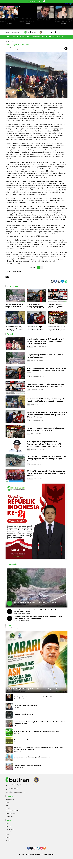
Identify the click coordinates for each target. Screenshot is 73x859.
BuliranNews (35, 854)
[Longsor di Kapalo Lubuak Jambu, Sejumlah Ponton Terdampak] (15, 296)
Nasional (8, 826)
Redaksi (8, 802)
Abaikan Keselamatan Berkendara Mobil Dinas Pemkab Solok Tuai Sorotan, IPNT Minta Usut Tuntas (36, 306)
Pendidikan (30, 346)
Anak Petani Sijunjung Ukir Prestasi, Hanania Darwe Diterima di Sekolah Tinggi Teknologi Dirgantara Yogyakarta (46, 341)
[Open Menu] (56, 32)
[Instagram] (41, 848)
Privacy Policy (10, 816)
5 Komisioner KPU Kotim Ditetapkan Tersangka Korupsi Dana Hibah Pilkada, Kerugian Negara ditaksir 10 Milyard (36, 328)
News (28, 360)
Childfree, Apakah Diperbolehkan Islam (27, 765)
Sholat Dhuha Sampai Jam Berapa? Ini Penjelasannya (32, 757)
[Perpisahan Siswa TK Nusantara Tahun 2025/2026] (15, 475)
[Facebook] (55, 281)
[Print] (52, 281)
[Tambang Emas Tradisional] (15, 460)
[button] (52, 32)
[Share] (65, 48)
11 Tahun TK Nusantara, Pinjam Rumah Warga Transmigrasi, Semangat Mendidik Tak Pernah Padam (46, 473)
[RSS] (44, 848)
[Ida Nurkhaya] (9, 757)
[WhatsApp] (65, 281)
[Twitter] (59, 281)
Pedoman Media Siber (12, 811)
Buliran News (9, 47)
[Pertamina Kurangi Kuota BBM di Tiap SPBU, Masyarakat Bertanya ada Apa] (57, 318)
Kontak (8, 808)
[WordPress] (38, 848)
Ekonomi (8, 840)
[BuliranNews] (33, 32)
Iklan (7, 805)
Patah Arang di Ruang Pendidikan (25, 705)
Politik (7, 835)
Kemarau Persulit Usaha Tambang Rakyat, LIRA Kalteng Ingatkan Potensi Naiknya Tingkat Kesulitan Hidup (46, 458)
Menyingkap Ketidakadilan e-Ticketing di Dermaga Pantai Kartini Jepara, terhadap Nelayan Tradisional (38, 748)
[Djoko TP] (9, 749)
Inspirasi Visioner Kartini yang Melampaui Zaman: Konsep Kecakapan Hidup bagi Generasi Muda (39, 722)
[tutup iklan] (44, 1)
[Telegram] (62, 281)
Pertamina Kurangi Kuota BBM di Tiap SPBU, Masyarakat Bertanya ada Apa (56, 328)
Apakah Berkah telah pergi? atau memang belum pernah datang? (36, 731)
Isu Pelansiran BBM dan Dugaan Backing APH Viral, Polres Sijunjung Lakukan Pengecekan (15, 328)
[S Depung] (9, 714)
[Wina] (9, 723)
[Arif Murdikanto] (9, 697)
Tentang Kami (10, 800)
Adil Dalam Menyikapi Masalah (24, 714)
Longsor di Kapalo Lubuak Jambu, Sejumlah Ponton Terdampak (14, 306)
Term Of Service (10, 813)
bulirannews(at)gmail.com (16, 792)
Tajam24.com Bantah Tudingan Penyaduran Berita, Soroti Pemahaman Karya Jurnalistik (57, 306)
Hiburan (8, 837)
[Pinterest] (34, 848)
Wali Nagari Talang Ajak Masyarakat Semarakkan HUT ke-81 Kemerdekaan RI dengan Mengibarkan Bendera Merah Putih (45, 444)
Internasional (10, 829)
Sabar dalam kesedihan (22, 740)
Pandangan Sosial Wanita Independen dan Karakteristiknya (34, 697)
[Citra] (9, 706)
